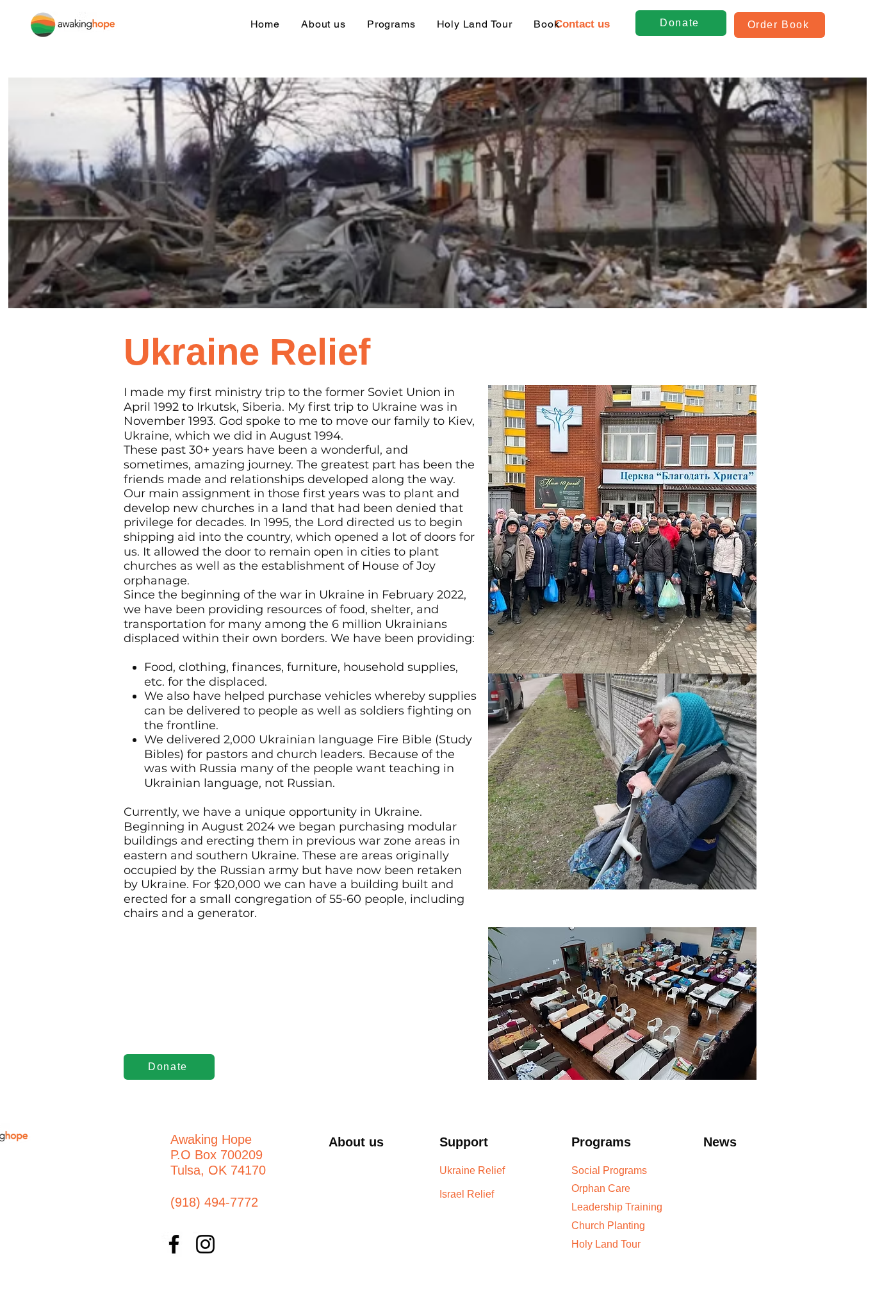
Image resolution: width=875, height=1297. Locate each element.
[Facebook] (173, 1244)
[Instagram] (205, 1244)
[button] (582, 24)
